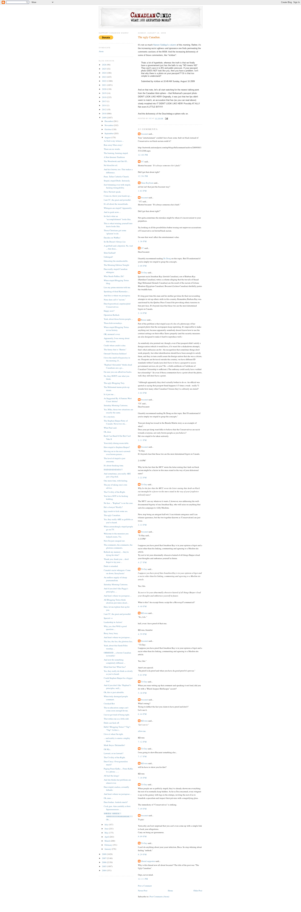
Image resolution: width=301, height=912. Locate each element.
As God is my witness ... (114, 140)
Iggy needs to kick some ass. (116, 511)
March (108, 840)
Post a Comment (145, 885)
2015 (104, 101)
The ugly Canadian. (112, 515)
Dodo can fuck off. (111, 722)
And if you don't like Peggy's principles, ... (116, 590)
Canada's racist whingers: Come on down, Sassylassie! (117, 572)
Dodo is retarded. (111, 566)
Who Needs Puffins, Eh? (114, 276)
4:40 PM (142, 606)
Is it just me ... (109, 394)
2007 (104, 858)
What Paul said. (110, 427)
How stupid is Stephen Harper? (117, 447)
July (107, 824)
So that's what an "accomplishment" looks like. (117, 218)
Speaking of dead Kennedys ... (116, 291)
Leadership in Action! (113, 622)
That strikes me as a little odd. (116, 718)
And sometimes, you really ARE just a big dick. (117, 475)
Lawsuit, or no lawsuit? (113, 753)
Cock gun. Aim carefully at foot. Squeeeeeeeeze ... (117, 808)
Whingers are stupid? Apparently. (118, 208)
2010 (104, 113)
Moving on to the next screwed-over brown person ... (117, 453)
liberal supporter (148, 861)
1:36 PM (142, 241)
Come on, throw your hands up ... (118, 195)
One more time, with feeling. (116, 480)
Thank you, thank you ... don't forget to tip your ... (116, 561)
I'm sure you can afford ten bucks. (118, 371)
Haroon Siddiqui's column (164, 45)
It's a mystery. (109, 416)
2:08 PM (142, 265)
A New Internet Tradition (114, 157)
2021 (104, 85)
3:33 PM (142, 524)
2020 (104, 89)
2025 (104, 68)
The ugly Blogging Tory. (114, 383)
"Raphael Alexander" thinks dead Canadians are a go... (118, 366)
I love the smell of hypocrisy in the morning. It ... (117, 359)
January (108, 849)
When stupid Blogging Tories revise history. (116, 329)
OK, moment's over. (112, 334)
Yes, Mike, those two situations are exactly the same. (118, 411)
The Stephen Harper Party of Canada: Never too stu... (116, 422)
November (109, 125)
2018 (104, 97)
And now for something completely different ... (114, 661)
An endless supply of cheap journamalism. (115, 579)
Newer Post (142, 890)
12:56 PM (143, 176)
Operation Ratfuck (111, 314)
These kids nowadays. (113, 323)
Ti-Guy (144, 272)
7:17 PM (142, 756)
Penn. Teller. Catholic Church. (116, 176)
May (107, 832)
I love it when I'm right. (113, 734)
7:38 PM (142, 777)
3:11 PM (142, 440)
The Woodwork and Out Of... (116, 161)
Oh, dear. (107, 431)
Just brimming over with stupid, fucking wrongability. (117, 186)
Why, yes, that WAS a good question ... (115, 628)
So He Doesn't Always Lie (115, 241)
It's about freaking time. (114, 465)
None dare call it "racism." (115, 299)
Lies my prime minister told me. (117, 287)
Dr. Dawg (167, 258)
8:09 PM (142, 836)
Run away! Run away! (113, 145)
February (109, 844)
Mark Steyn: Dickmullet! (114, 745)
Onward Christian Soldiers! (115, 353)
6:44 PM (142, 714)
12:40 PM (143, 154)
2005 (104, 866)
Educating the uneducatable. (116, 260)
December (109, 121)
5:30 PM (142, 692)
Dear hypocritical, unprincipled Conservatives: (117, 305)
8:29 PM (142, 854)
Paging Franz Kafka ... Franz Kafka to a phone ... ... (118, 770)
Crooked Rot (109, 703)
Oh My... (107, 749)
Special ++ (108, 618)
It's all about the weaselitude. (116, 204)
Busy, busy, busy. (111, 633)
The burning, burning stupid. (116, 153)
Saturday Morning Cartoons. (116, 405)
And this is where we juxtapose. (117, 295)
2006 (104, 862)
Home (170, 890)
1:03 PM (142, 190)
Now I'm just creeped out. (114, 540)
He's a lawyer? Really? (113, 507)
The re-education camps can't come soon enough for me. (116, 709)
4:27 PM (142, 562)
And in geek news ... (112, 212)
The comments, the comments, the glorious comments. (118, 546)
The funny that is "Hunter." (115, 349)
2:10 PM (142, 313)
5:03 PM (142, 674)
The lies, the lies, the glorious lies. (118, 641)
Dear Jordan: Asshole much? (116, 802)
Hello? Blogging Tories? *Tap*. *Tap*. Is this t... (117, 728)
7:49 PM (142, 808)
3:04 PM (142, 392)
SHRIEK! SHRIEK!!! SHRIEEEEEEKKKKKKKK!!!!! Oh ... (118, 816)
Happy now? (109, 310)
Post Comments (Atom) (159, 896)
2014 (104, 105)
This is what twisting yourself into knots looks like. (118, 225)
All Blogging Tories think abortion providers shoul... (116, 601)
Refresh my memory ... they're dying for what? (116, 553)
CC (142, 161)
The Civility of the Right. (114, 492)
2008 (104, 854)
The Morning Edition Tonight (116, 265)
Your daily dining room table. (116, 443)
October (108, 129)
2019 (104, 93)
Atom (101, 51)
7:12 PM (142, 741)
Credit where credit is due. (115, 345)
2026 (104, 64)
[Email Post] (166, 118)
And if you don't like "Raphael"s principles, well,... (117, 687)
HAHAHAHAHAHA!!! (113, 469)
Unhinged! (108, 256)
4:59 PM (142, 634)
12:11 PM (143, 878)
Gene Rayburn (147, 182)
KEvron (144, 613)
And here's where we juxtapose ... (118, 595)
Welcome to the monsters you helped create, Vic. (116, 535)
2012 (104, 109)
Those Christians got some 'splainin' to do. (115, 232)
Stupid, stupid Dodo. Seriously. (117, 180)
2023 (104, 76)
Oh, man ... (108, 798)
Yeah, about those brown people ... (118, 319)
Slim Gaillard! (110, 252)
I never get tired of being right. (117, 714)
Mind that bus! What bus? (115, 666)
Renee (143, 319)
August (108, 137)
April (107, 836)
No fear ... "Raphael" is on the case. (118, 503)
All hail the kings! (111, 775)
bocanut (144, 133)
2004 (104, 870)
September (109, 133)
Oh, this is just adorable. (114, 692)
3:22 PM (142, 477)
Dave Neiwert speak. (112, 191)
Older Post (197, 890)
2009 (104, 117)
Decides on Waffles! (112, 237)
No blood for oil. (111, 165)
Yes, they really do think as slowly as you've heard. (118, 673)
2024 (104, 72)
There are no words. (112, 149)
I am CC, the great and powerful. (117, 199)
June (107, 828)
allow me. (142, 731)
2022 (104, 81)
